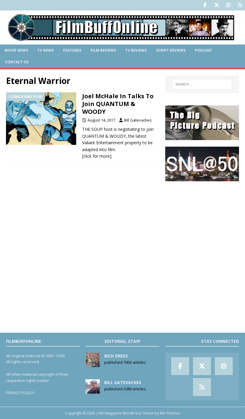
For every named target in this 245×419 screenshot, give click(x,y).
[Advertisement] (202, 218)
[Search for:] (202, 84)
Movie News (16, 50)
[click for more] (96, 156)
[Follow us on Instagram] (228, 5)
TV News (45, 50)
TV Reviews (136, 50)
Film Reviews (103, 50)
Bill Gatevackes (138, 120)
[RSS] (240, 5)
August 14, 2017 (101, 120)
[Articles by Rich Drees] (92, 363)
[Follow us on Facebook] (205, 5)
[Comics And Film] (41, 118)
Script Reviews (171, 50)
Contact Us (16, 62)
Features (72, 50)
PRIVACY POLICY (20, 392)
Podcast (203, 50)
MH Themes (170, 413)
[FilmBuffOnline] (122, 41)
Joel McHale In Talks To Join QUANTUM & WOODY (118, 104)
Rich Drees (116, 356)
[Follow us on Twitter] (216, 5)
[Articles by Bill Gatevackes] (92, 390)
